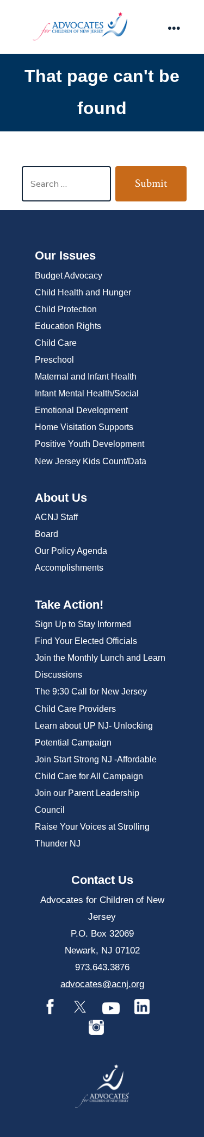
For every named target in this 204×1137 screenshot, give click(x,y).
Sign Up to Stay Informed (83, 624)
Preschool (54, 359)
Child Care (56, 343)
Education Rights (68, 326)
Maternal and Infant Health (86, 376)
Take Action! (69, 604)
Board (46, 534)
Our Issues (65, 255)
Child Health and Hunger (83, 292)
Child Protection (66, 309)
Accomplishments (69, 567)
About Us (61, 497)
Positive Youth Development (89, 444)
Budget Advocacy (68, 275)
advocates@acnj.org (102, 984)
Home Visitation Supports (84, 427)
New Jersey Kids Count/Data (90, 461)
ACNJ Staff (56, 517)
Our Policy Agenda (71, 550)
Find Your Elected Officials (86, 641)
